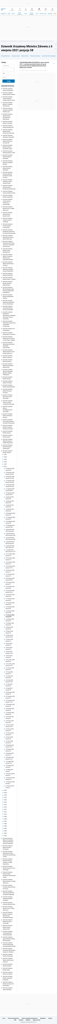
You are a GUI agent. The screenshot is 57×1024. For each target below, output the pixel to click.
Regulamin (43, 1018)
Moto (37, 13)
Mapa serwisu (36, 1020)
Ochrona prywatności (13, 1018)
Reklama (28, 1020)
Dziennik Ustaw (16, 56)
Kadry (9, 13)
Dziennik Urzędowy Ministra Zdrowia (27, 41)
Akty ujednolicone (5, 56)
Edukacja (50, 13)
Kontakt (21, 1020)
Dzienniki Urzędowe (13, 41)
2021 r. (37, 41)
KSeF (55, 13)
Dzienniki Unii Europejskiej (48, 56)
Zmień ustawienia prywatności (29, 1018)
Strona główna (4, 41)
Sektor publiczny (19, 13)
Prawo (25, 13)
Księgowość (3, 13)
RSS (15, 1020)
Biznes (13, 13)
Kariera (50, 1018)
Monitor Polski (24, 56)
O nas (3, 1018)
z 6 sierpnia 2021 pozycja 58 (46, 41)
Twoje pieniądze (31, 13)
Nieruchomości (43, 13)
